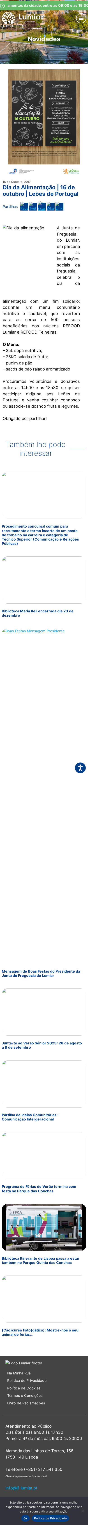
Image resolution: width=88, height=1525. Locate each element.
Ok (25, 1518)
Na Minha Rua (19, 1373)
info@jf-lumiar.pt (21, 1487)
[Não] (82, 1511)
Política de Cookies (23, 1388)
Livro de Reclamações (26, 1403)
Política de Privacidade (26, 1380)
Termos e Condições (25, 1395)
